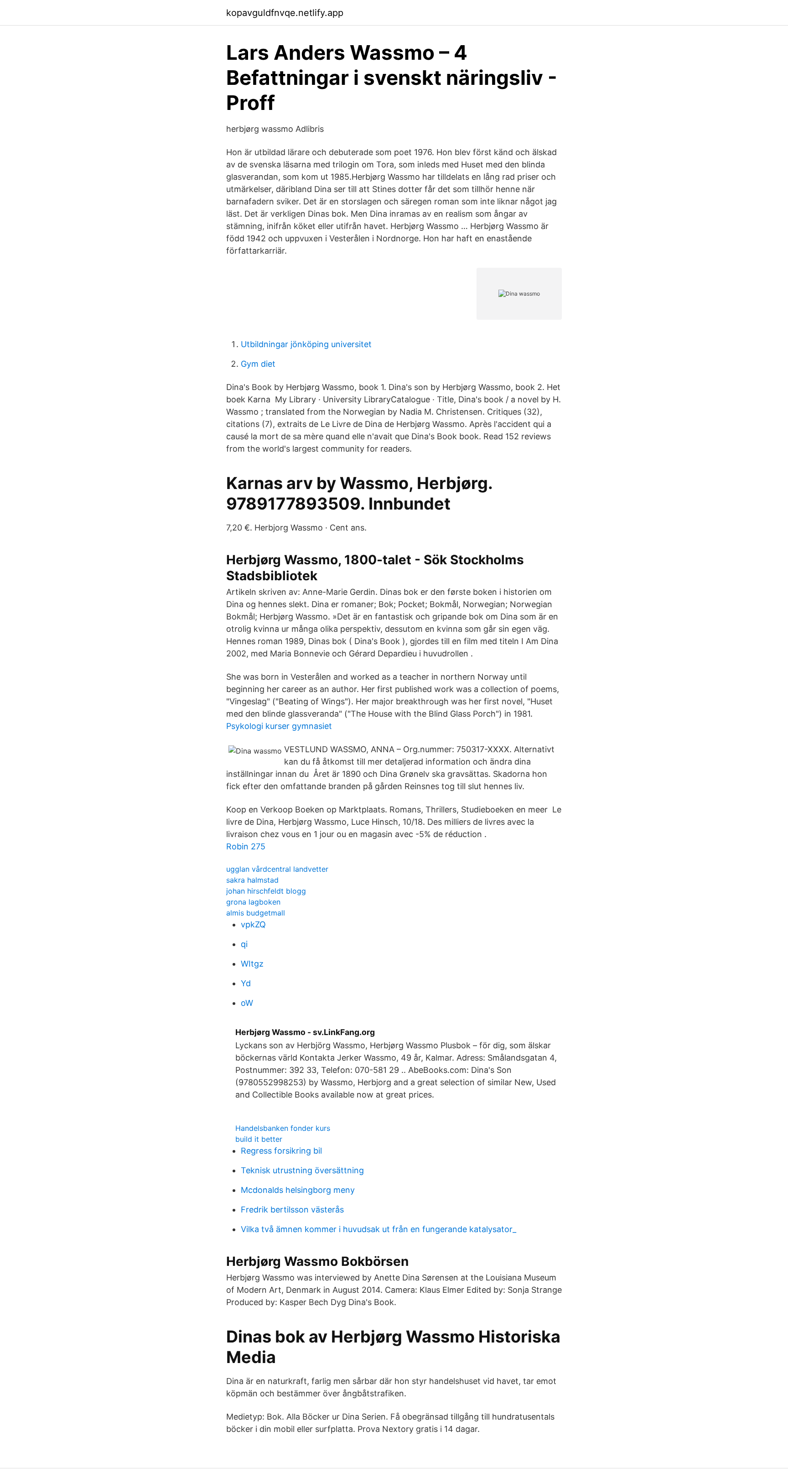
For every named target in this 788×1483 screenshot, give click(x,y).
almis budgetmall (255, 912)
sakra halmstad (252, 880)
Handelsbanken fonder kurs (282, 1128)
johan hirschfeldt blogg (266, 890)
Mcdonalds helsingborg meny (298, 1190)
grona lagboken (253, 901)
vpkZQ (253, 924)
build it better (258, 1139)
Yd (246, 983)
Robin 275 (245, 846)
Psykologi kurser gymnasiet (279, 726)
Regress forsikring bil (281, 1150)
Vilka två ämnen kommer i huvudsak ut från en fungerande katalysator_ (378, 1229)
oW (247, 1003)
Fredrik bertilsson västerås (292, 1209)
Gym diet (258, 364)
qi (244, 944)
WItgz (252, 963)
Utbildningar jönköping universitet (306, 344)
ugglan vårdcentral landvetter (277, 869)
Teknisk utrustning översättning (302, 1170)
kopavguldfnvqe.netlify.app (284, 12)
